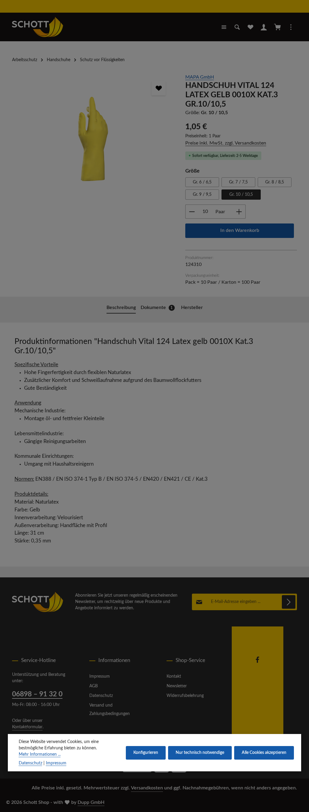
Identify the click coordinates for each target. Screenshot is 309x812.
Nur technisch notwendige (200, 753)
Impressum (99, 676)
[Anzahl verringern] (191, 212)
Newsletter (177, 686)
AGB (93, 686)
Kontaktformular (27, 727)
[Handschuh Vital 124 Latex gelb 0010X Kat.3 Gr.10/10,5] (92, 140)
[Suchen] (237, 27)
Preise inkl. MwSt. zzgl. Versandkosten (225, 143)
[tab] (121, 308)
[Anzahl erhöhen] (239, 212)
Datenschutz (101, 696)
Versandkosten (147, 787)
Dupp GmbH (91, 802)
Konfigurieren (145, 753)
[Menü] (224, 27)
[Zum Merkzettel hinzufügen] (158, 88)
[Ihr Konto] (264, 27)
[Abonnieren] (288, 602)
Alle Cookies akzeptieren (264, 753)
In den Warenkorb (239, 230)
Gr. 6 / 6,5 (202, 182)
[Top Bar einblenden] (291, 27)
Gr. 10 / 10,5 (241, 194)
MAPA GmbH (199, 77)
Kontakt (174, 676)
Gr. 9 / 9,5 (202, 194)
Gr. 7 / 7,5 (238, 182)
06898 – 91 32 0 (37, 694)
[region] (92, 140)
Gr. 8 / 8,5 (274, 182)
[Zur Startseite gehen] (37, 27)
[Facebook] (257, 662)
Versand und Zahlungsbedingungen (109, 709)
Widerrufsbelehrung (185, 696)
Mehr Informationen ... (40, 754)
